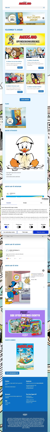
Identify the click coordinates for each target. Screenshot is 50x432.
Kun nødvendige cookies (9, 232)
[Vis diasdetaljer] (25, 18)
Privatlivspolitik (7, 403)
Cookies (6, 404)
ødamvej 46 (29, 396)
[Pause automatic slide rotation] (43, 270)
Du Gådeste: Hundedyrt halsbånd (34, 86)
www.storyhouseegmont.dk (31, 401)
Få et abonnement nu (12, 373)
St (26, 396)
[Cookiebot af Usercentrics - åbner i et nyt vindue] (43, 199)
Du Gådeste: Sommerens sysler (12, 86)
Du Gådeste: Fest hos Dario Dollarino (14, 61)
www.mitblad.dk (39, 383)
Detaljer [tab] (25, 202)
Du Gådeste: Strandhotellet (33, 60)
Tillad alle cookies (41, 232)
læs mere (20, 67)
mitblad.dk (7, 397)
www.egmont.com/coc (18, 426)
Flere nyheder (25, 99)
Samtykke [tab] (8, 202)
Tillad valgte (25, 232)
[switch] (19, 227)
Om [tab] (41, 202)
